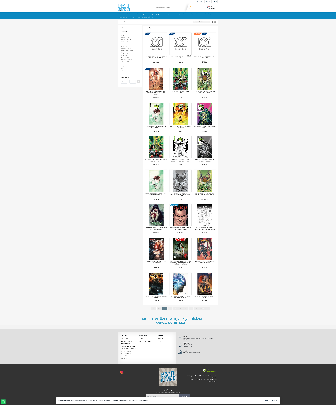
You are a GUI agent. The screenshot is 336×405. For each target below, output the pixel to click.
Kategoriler (132, 14)
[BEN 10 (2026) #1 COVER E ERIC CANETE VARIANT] (205, 113)
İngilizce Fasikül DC (126, 39)
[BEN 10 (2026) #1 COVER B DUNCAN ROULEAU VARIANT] (205, 79)
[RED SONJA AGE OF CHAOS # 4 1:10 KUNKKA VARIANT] (156, 248)
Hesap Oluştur (199, 1)
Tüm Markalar (123, 17)
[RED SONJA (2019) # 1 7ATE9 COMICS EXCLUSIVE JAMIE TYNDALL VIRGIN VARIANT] (156, 79)
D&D (205, 14)
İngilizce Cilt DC (125, 37)
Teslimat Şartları (126, 353)
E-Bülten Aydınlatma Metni (128, 348)
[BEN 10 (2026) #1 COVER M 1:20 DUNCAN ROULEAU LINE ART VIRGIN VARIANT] (180, 180)
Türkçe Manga (124, 53)
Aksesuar (123, 70)
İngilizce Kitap (124, 44)
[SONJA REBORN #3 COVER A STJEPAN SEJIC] (205, 283)
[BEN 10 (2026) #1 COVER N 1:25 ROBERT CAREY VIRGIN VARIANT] (156, 147)
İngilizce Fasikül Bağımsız (127, 62)
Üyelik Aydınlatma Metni (128, 346)
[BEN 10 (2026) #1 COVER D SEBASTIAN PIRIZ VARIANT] (180, 113)
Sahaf (122, 73)
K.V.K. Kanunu (124, 339)
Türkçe (215, 1)
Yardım (141, 339)
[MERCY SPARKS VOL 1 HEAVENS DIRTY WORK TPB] (205, 43)
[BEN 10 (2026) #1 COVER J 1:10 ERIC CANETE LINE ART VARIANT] (205, 147)
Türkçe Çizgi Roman (142, 14)
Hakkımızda (161, 339)
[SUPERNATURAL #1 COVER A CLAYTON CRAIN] (156, 283)
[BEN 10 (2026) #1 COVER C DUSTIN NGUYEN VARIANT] (156, 113)
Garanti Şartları (126, 351)
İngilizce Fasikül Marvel (127, 50)
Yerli (122, 64)
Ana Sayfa (122, 14)
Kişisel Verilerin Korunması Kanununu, (105, 400)
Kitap (209, 14)
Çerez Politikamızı (134, 400)
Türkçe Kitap (124, 55)
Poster (185, 14)
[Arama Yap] (189, 7)
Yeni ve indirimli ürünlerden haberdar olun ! (168, 392)
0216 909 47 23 (187, 345)
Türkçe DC (123, 35)
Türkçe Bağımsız (125, 57)
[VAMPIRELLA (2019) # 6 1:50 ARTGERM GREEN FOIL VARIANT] (156, 215)
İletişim (160, 341)
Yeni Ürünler (124, 358)
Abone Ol (184, 396)
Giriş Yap (208, 1)
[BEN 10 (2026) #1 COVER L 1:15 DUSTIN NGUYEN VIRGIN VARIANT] (156, 180)
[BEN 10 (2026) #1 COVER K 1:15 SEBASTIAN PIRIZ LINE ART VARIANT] (180, 147)
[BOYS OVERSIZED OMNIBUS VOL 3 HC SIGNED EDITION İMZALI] (180, 215)
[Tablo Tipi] (215, 22)
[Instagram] (122, 372)
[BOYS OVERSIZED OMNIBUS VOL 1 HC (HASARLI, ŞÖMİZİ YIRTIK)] (156, 43)
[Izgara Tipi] (213, 22)
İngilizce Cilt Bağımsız (126, 59)
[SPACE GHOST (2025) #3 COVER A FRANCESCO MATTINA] (180, 283)
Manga (168, 14)
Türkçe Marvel (124, 46)
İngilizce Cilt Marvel (126, 48)
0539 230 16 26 (187, 347)
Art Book (123, 66)
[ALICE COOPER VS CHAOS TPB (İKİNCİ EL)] (180, 43)
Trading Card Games (195, 14)
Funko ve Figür (177, 14)
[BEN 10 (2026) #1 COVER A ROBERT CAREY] (180, 79)
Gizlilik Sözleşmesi (126, 341)
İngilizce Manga (125, 41)
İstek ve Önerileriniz (145, 341)
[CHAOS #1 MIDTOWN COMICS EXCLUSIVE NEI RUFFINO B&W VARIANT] (205, 215)
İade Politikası (125, 356)
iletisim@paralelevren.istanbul (191, 352)
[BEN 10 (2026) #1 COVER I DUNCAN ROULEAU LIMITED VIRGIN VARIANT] (205, 180)
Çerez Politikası (125, 343)
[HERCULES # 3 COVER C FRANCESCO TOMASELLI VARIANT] (205, 248)
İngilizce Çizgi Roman (157, 14)
